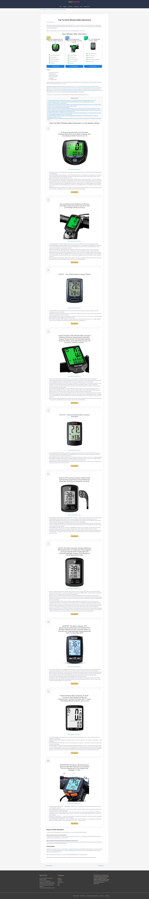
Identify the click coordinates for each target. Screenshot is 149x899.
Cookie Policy (83, 895)
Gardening (76, 6)
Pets (60, 6)
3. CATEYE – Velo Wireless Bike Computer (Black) (56, 103)
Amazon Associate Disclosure (93, 895)
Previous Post (48, 865)
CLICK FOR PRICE (55, 66)
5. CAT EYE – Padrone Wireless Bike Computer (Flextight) (58, 107)
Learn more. (82, 30)
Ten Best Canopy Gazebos (45, 880)
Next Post (101, 865)
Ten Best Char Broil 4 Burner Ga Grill (47, 887)
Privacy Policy (76, 895)
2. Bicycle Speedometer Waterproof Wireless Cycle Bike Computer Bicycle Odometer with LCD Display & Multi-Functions (70, 101)
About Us (102, 895)
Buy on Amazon (74, 262)
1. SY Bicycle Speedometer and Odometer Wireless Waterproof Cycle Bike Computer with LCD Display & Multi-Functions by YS (71, 100)
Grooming (70, 6)
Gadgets (65, 6)
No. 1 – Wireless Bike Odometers (69, 850)
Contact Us (107, 895)
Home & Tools (87, 6)
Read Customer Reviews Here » (74, 169)
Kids (81, 6)
